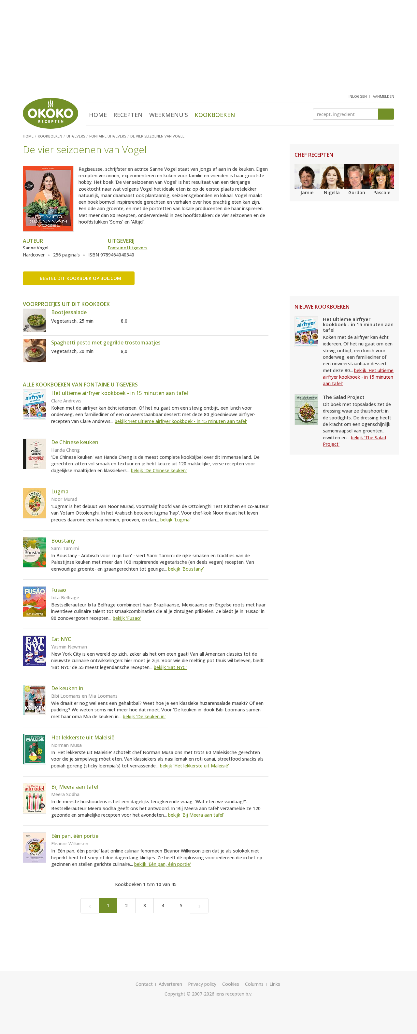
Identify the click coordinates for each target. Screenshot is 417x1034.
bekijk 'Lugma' (175, 520)
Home (98, 115)
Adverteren (170, 984)
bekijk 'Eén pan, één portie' (162, 864)
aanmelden (383, 96)
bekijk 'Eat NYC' (170, 667)
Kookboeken (214, 115)
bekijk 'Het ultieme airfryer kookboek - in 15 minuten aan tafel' (181, 421)
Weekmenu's (168, 115)
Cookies (230, 984)
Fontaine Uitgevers (127, 248)
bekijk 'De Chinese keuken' (159, 470)
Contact (144, 984)
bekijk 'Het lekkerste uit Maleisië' (194, 766)
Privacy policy (202, 984)
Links (274, 984)
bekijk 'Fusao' (127, 618)
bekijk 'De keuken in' (144, 716)
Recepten (128, 115)
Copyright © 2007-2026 (189, 994)
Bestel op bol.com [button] (80, 278)
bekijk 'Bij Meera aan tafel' (196, 815)
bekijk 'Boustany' (186, 569)
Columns (254, 984)
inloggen (358, 96)
